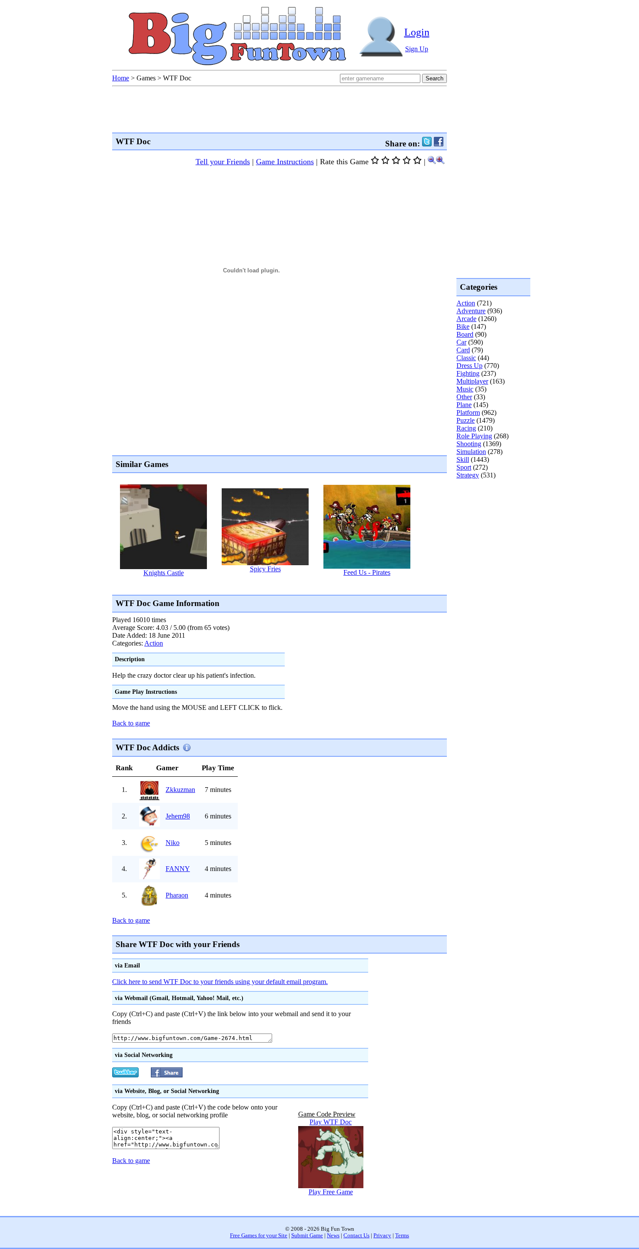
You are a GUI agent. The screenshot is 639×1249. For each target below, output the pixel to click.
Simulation (471, 451)
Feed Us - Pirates (366, 572)
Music (464, 389)
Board (464, 334)
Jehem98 (178, 816)
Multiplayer (472, 381)
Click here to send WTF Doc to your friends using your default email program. (220, 981)
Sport (463, 467)
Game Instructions (285, 161)
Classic (466, 357)
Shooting (468, 443)
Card (463, 350)
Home (120, 78)
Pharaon (177, 895)
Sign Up (416, 49)
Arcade (466, 318)
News (333, 1235)
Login (416, 32)
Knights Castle (163, 572)
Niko (173, 842)
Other (464, 397)
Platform (468, 412)
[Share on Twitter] (427, 143)
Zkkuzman (180, 789)
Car (461, 342)
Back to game (131, 723)
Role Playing (474, 436)
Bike (462, 326)
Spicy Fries (265, 569)
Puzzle (465, 420)
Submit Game (307, 1235)
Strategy (467, 475)
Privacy (382, 1235)
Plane (464, 404)
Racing (466, 428)
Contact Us (356, 1235)
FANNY (178, 868)
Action (153, 643)
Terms (402, 1235)
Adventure (471, 311)
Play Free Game (331, 1192)
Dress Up (469, 365)
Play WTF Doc (331, 1122)
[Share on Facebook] (438, 143)
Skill (462, 459)
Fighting (467, 373)
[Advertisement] (270, 585)
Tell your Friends (223, 161)
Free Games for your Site (258, 1235)
